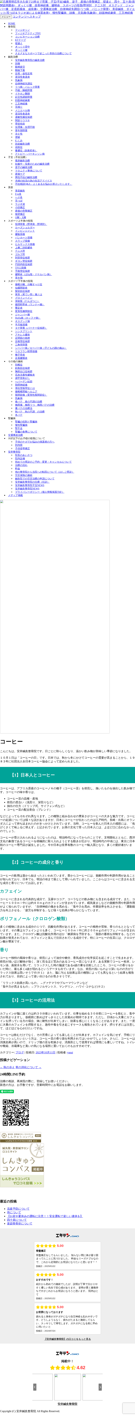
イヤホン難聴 (22, 93)
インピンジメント (25, 231)
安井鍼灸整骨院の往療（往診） (32, 482)
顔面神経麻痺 (22, 100)
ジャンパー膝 (22, 314)
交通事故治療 (15, 435)
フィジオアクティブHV (28, 33)
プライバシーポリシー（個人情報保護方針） (39, 492)
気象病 (18, 80)
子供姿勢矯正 (22, 448)
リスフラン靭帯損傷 (26, 351)
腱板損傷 (20, 234)
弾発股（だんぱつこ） (27, 301)
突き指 (18, 277)
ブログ (19, 1052)
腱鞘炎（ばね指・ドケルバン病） (33, 274)
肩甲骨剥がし (22, 378)
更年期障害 (21, 130)
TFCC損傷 (20, 267)
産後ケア (20, 174)
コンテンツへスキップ (27, 16)
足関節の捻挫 (22, 338)
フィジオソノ (22, 30)
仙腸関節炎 (21, 287)
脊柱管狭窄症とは (25, 388)
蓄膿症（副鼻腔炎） (26, 150)
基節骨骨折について (19, 1223)
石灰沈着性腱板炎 (25, 375)
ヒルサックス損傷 (25, 244)
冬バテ (18, 415)
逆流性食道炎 (22, 77)
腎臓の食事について (26, 431)
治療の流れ (21, 465)
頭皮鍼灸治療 (22, 144)
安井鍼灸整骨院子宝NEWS (29, 485)
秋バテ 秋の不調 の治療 (30, 411)
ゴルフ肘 (20, 254)
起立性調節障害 (23, 97)
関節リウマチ (22, 120)
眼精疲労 (20, 67)
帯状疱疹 (20, 123)
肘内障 (18, 445)
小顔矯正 (20, 207)
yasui (70, 1052)
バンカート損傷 (23, 237)
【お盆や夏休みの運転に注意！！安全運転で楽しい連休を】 (45, 1216)
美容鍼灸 (20, 190)
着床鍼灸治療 (22, 160)
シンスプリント (23, 331)
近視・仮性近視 (23, 73)
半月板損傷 (21, 324)
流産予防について (18, 1208)
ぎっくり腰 (21, 50)
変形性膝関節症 (23, 311)
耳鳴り (18, 107)
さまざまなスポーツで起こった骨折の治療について (43, 53)
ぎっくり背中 (22, 46)
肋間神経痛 (21, 385)
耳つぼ (18, 200)
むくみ (18, 140)
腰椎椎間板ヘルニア (26, 391)
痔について (14, 1212)
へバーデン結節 (23, 381)
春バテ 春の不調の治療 (28, 401)
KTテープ (20, 40)
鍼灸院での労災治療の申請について (34, 478)
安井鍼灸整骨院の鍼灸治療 (30, 60)
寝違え (18, 43)
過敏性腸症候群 (23, 117)
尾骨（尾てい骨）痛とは (28, 294)
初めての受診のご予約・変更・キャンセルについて (43, 462)
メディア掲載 (15, 495)
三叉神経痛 (21, 103)
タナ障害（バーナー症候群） (31, 328)
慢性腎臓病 (21, 425)
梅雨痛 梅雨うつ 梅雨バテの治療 (34, 405)
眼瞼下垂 (20, 70)
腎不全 (18, 428)
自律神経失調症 (23, 83)
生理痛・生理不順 (25, 127)
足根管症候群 (22, 341)
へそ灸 (18, 197)
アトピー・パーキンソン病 (30, 154)
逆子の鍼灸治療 (23, 167)
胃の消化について (28, 1067)
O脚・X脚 (20, 217)
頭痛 (17, 63)
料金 (17, 468)
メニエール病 (22, 110)
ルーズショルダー (25, 227)
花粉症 (18, 147)
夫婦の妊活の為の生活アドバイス (33, 180)
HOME (11, 23)
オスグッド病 (22, 321)
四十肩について (17, 1219)
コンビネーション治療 (27, 36)
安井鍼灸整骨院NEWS (27, 488)
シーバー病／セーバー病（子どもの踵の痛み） (41, 348)
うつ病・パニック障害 (27, 87)
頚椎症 (18, 364)
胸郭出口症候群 (23, 371)
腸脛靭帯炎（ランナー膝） (30, 304)
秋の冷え (7, 1067)
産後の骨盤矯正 (23, 210)
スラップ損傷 (22, 241)
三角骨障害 (21, 344)
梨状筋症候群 (22, 291)
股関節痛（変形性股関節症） (31, 395)
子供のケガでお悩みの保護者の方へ (34, 441)
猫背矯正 (20, 214)
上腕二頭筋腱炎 (23, 247)
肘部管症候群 (22, 257)
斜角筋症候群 (22, 368)
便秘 (17, 137)
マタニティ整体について (28, 170)
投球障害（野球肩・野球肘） (31, 224)
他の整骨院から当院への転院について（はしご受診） (44, 472)
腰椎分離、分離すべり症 (28, 284)
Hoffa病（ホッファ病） (28, 318)
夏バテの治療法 (23, 408)
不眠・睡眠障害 (23, 90)
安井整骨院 (14, 452)
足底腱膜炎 (21, 358)
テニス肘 (20, 251)
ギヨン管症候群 (23, 261)
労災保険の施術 (23, 475)
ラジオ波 (20, 204)
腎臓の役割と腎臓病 (26, 421)
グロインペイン (23, 298)
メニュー (6, 17)
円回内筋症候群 (23, 264)
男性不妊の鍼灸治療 (26, 177)
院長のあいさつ (23, 455)
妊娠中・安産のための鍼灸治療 (32, 164)
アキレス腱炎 (22, 334)
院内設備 (20, 458)
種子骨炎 (20, 354)
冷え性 (18, 133)
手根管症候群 (22, 271)
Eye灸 (18, 194)
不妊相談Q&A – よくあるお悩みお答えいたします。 (43, 184)
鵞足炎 (18, 308)
